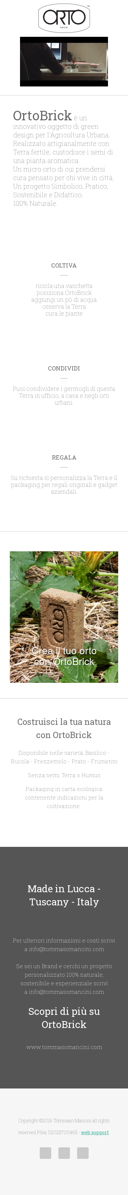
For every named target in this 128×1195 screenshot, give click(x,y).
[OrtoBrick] (64, 18)
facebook (45, 1153)
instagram (64, 1153)
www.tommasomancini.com (64, 1047)
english (83, 1153)
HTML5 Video (85, 43)
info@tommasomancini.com (66, 949)
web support (95, 1132)
